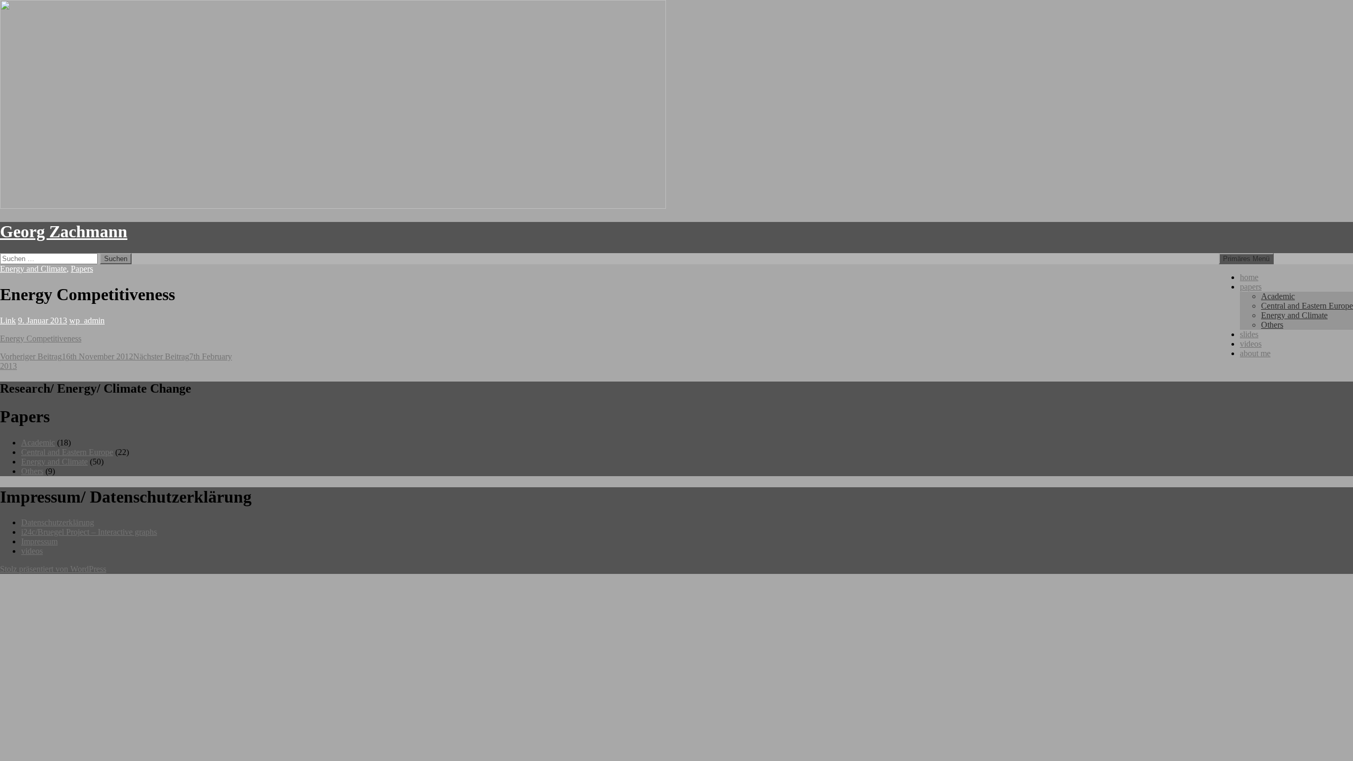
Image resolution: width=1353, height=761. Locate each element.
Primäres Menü (1246, 259)
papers (1251, 286)
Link (8, 320)
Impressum (39, 541)
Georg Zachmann (63, 231)
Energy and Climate (1294, 315)
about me (1255, 353)
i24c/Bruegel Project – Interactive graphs (89, 531)
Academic (1278, 296)
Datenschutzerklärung (57, 522)
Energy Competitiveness (40, 338)
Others (1272, 324)
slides (1249, 334)
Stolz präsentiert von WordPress (53, 568)
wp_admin (87, 320)
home (1249, 277)
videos (1251, 343)
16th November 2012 (66, 356)
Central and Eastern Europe (1307, 305)
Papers (82, 268)
